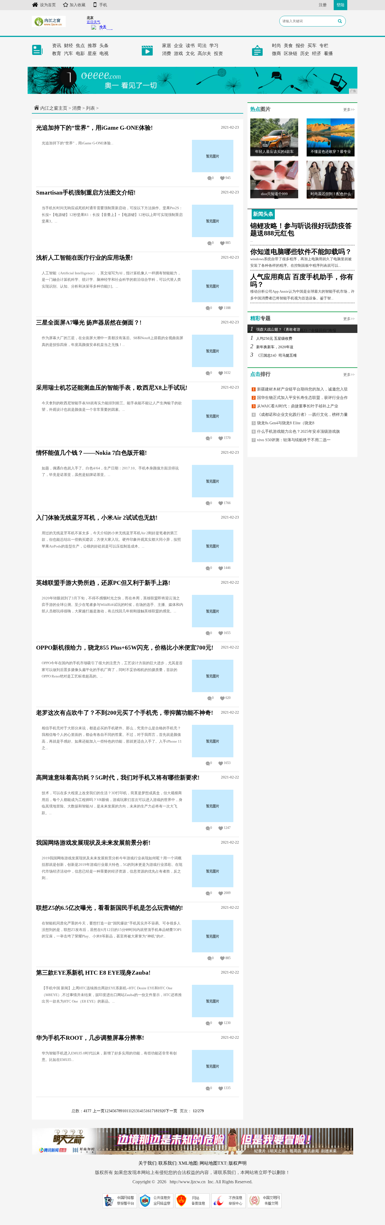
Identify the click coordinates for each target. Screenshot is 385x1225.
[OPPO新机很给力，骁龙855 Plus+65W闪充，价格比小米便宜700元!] (213, 676)
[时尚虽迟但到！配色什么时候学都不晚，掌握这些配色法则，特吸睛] (331, 179)
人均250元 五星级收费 (271, 338)
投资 (218, 53)
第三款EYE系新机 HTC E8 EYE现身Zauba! (93, 972)
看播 (328, 53)
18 (156, 1111)
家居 (166, 45)
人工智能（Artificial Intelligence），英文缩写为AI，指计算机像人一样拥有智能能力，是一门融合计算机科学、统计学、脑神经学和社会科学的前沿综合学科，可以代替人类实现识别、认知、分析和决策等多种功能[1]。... (111, 279)
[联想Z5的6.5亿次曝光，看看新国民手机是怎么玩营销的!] (213, 935)
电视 (104, 53)
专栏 (323, 45)
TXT (222, 1163)
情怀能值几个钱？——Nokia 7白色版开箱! (91, 452)
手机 (103, 5)
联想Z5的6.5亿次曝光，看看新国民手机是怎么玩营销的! (109, 907)
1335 (227, 1088)
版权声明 (238, 1163)
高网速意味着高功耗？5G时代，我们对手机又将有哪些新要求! (118, 777)
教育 (56, 53)
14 (140, 1111)
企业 (178, 45)
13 (136, 1111)
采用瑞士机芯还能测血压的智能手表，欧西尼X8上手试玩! (111, 387)
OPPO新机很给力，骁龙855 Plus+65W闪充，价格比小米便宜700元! (124, 647)
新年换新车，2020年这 (271, 347)
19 (159, 1111)
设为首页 (48, 5)
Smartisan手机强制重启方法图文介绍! (86, 192)
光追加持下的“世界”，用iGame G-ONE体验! (94, 127)
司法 (202, 45)
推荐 (92, 45)
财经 (68, 45)
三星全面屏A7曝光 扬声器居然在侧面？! (88, 322)
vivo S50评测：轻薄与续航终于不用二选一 (292, 440)
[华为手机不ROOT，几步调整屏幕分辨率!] (213, 1065)
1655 (227, 633)
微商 (276, 53)
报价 (300, 45)
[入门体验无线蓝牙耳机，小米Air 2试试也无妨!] (213, 546)
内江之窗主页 (53, 108)
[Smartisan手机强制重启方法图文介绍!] (213, 220)
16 (148, 1111)
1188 (227, 308)
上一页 (99, 1111)
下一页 (171, 1111)
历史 (304, 53)
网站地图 (209, 1163)
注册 (323, 5)
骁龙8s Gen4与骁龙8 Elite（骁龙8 (283, 423)
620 (228, 698)
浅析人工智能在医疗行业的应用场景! (84, 257)
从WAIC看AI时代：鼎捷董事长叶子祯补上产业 (295, 406)
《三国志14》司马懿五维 (273, 355)
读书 (190, 45)
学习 (213, 45)
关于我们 (147, 1163)
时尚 (276, 45)
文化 (190, 53)
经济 (316, 53)
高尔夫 (204, 53)
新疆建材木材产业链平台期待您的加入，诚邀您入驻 (300, 389)
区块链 (290, 53)
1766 (227, 503)
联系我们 (167, 1163)
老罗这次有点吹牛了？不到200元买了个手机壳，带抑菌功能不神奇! (124, 712)
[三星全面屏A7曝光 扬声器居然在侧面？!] (213, 350)
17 (152, 1111)
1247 (227, 828)
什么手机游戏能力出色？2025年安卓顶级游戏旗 (296, 431)
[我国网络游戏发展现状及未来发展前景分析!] (213, 871)
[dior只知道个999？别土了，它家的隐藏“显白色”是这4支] (274, 179)
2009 (227, 893)
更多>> (349, 109)
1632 (227, 373)
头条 (104, 45)
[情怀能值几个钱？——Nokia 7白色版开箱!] (213, 480)
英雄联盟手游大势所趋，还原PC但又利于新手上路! (103, 582)
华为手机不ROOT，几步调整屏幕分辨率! (90, 1037)
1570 (227, 438)
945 (228, 178)
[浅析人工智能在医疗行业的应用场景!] (213, 285)
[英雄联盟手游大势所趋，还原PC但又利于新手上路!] (213, 610)
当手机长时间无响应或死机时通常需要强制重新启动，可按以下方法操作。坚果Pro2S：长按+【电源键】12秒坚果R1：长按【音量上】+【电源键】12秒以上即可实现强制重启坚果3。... (112, 214)
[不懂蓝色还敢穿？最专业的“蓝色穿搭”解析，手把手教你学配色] (331, 137)
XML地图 (188, 1163)
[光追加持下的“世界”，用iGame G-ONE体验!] (213, 155)
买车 (312, 45)
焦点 (80, 45)
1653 (227, 763)
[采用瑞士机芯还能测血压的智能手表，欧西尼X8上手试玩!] (213, 415)
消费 (166, 53)
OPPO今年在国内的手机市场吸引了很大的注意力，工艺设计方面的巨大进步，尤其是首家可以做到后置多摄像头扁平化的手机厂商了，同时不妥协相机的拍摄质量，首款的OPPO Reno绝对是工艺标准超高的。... (112, 669)
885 (228, 243)
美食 (288, 45)
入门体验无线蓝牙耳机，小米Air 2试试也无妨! (97, 517)
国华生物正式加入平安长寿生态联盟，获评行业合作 (300, 398)
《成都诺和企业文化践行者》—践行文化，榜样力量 (300, 414)
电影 (80, 53)
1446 (227, 568)
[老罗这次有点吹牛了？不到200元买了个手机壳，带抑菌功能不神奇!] (213, 740)
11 (128, 1111)
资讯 (56, 45)
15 (144, 1111)
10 (124, 1111)
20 (163, 1111)
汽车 (68, 53)
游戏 (178, 53)
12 (132, 1111)
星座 (92, 53)
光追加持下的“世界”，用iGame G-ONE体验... (77, 143)
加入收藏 (77, 5)
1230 (227, 1023)
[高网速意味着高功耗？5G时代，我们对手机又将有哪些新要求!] (213, 806)
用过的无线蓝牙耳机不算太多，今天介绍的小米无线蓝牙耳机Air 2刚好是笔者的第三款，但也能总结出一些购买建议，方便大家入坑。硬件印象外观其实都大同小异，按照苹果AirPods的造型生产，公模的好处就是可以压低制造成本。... (111, 539)
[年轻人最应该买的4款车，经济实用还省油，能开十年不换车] (274, 137)
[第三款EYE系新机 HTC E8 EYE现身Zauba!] (213, 1001)
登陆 (340, 5)
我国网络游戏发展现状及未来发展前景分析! (93, 842)
